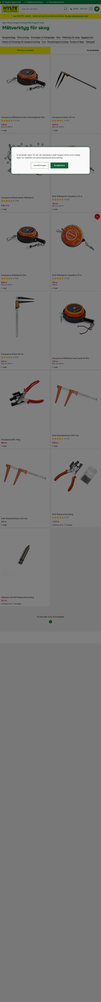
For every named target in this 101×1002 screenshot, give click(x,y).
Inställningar (40, 165)
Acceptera (59, 165)
